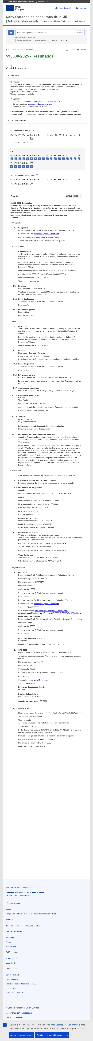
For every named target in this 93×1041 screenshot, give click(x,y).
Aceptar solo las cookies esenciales (52, 1035)
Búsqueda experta (41, 40)
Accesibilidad (11, 947)
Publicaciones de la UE (14, 993)
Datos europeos (12, 979)
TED (7, 50)
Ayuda (8, 909)
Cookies (9, 942)
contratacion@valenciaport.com (40, 104)
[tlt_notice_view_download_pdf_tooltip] (12, 158)
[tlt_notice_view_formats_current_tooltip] (80, 196)
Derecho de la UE (12, 975)
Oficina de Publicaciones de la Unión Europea (25, 893)
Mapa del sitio (11, 963)
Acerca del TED (12, 958)
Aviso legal (10, 938)
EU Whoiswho (11, 988)
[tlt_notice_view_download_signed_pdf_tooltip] (31, 138)
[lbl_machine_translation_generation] (37, 175)
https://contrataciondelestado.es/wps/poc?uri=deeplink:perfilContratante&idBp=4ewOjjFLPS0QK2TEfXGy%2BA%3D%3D (49, 612)
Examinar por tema (58, 40)
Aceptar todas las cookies (21, 1035)
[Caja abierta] (9, 67)
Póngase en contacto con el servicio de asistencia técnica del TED (31, 914)
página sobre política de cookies (64, 1025)
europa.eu (27, 1013)
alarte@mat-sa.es (41, 680)
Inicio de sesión (65, 8)
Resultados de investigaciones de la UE (21, 984)
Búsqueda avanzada (24, 40)
